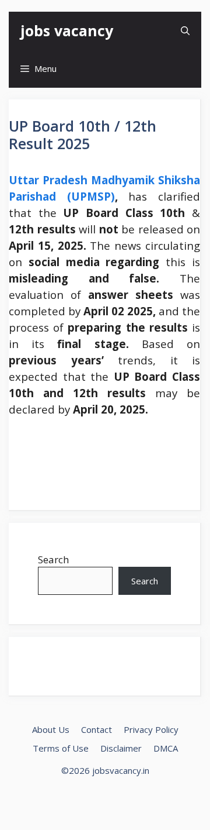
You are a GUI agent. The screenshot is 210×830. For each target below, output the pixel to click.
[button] (185, 31)
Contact (96, 729)
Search (53, 559)
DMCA (165, 748)
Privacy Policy (151, 729)
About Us (50, 729)
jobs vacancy (66, 30)
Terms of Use (61, 748)
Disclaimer (121, 748)
